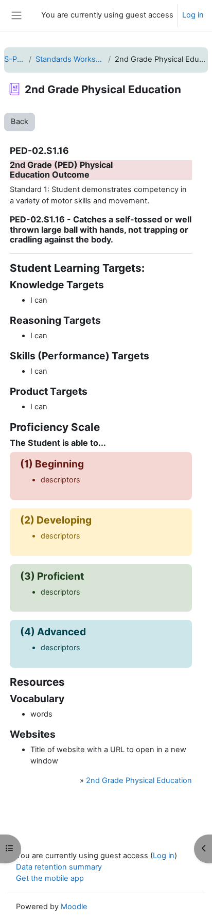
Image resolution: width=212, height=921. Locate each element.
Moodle (74, 906)
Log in (193, 15)
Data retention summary (59, 867)
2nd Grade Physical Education (139, 780)
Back (19, 121)
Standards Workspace (70, 59)
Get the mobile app (50, 878)
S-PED (14, 59)
